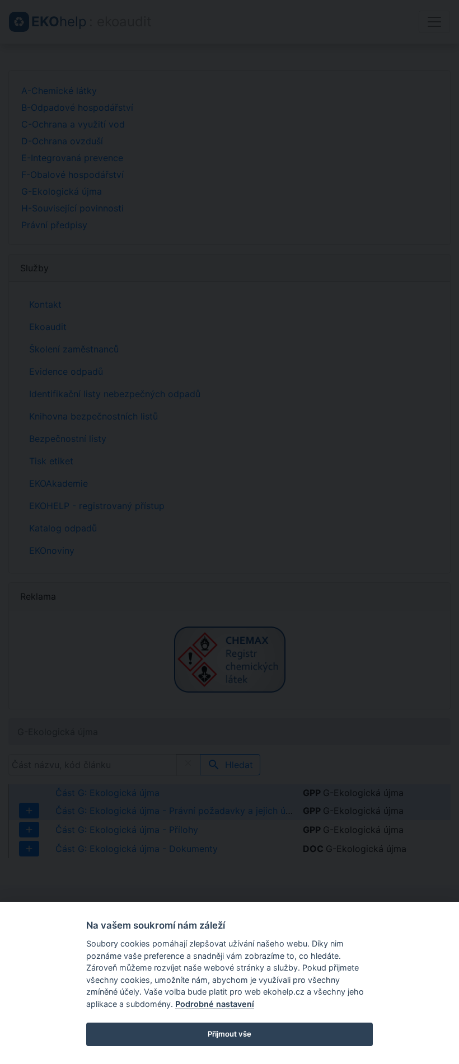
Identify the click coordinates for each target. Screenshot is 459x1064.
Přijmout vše (229, 1033)
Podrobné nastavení (214, 1004)
